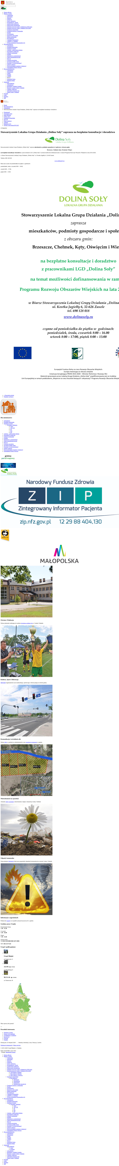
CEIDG (9, 76)
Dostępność (7, 112)
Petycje (9, 58)
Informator (10, 16)
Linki (5, 95)
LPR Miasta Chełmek (15, 1072)
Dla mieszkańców (8, 44)
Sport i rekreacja (11, 21)
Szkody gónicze (11, 64)
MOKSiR (3, 682)
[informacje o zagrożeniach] (26, 914)
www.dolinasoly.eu (59, 161)
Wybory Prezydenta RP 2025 (11, 125)
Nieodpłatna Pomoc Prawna (14, 67)
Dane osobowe (8, 121)
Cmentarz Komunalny (12, 40)
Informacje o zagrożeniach (14, 56)
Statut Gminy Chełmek (13, 92)
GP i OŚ (12, 428)
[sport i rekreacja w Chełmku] (26, 676)
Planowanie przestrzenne (13, 25)
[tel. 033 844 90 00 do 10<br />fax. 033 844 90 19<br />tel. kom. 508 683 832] (1, 1026)
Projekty (6, 96)
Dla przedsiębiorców (9, 69)
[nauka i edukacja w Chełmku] (26, 617)
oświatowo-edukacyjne (27, 623)
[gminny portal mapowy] (8, 461)
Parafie (9, 32)
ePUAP (6, 119)
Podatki (9, 54)
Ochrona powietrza (12, 60)
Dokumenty (10, 72)
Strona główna (7, 12)
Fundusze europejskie (12, 29)
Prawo (8, 1140)
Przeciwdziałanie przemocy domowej (16, 66)
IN (11, 429)
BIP (5, 98)
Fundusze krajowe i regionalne (15, 31)
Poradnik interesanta (12, 47)
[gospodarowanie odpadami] (26, 855)
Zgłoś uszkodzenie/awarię (13, 57)
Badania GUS (7, 124)
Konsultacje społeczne (13, 51)
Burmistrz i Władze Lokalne (14, 86)
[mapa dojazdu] (20, 1020)
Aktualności (10, 45)
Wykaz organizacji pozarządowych (16, 42)
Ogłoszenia (10, 15)
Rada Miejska (10, 83)
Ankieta (6, 122)
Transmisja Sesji (8, 113)
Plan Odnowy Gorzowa (16, 1075)
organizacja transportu (31, 742)
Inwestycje (6, 1037)
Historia (9, 18)
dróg (6, 742)
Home (5, 105)
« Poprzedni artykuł (9, 395)
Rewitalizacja (10, 38)
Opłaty (9, 73)
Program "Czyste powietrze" (14, 63)
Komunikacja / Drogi (12, 22)
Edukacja (9, 19)
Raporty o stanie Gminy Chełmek (15, 88)
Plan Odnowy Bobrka (16, 1074)
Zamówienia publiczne (13, 24)
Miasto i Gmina (8, 13)
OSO (11, 426)
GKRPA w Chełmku (12, 41)
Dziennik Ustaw (11, 79)
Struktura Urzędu (11, 48)
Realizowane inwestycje (20, 1084)
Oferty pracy (7, 116)
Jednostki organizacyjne (13, 90)
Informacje (16, 1079)
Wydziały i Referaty (12, 425)
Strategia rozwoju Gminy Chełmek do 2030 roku (19, 27)
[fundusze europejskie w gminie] (8, 467)
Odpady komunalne (12, 53)
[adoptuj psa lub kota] (5, 541)
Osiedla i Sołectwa (12, 89)
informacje (11, 861)
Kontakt (6, 93)
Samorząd (6, 82)
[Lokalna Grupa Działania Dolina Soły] (9, 475)
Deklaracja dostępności (6, 1045)
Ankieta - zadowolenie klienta (14, 50)
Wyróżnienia (10, 34)
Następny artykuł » (9, 396)
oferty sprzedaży (10, 801)
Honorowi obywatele (12, 35)
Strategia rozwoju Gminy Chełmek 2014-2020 (19, 28)
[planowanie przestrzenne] (26, 795)
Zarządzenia (17, 1081)
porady (8, 920)
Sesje (11, 1148)
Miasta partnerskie (11, 37)
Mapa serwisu (16, 1045)
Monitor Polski (11, 80)
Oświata (6, 1038)
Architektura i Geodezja (10, 1035)
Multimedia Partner (10, 1052)
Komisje (12, 1149)
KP (11, 432)
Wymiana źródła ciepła (13, 61)
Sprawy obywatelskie (9, 1034)
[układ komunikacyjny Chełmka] (26, 736)
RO (11, 431)
